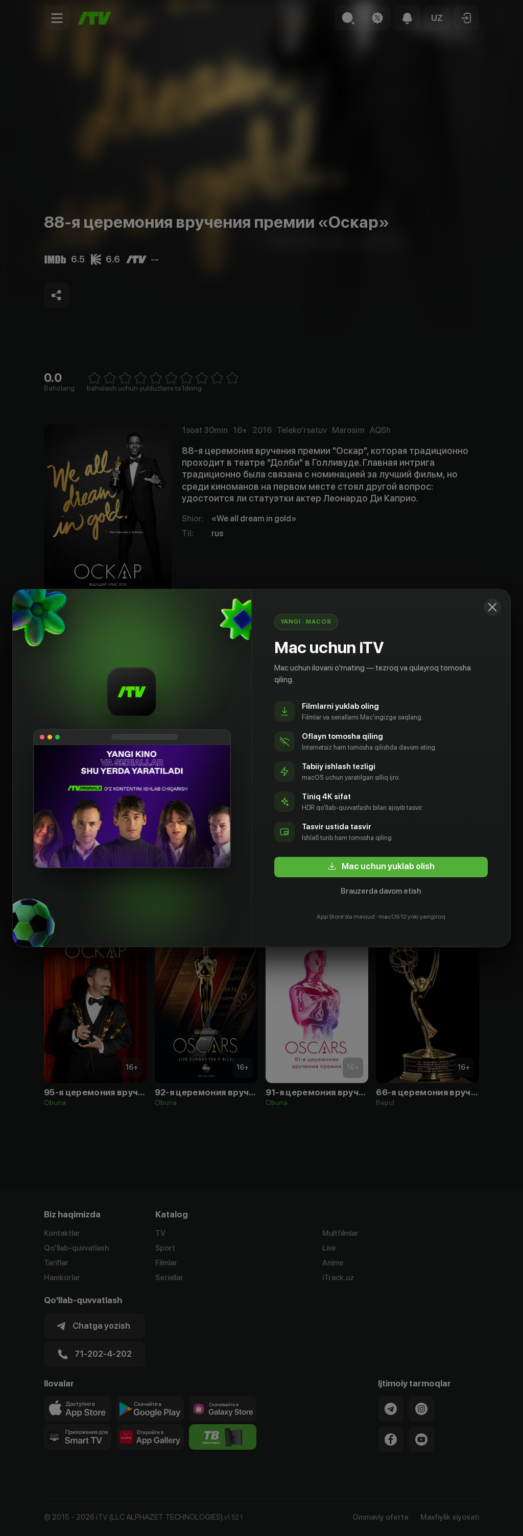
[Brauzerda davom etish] (492, 607)
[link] (381, 867)
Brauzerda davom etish (381, 891)
